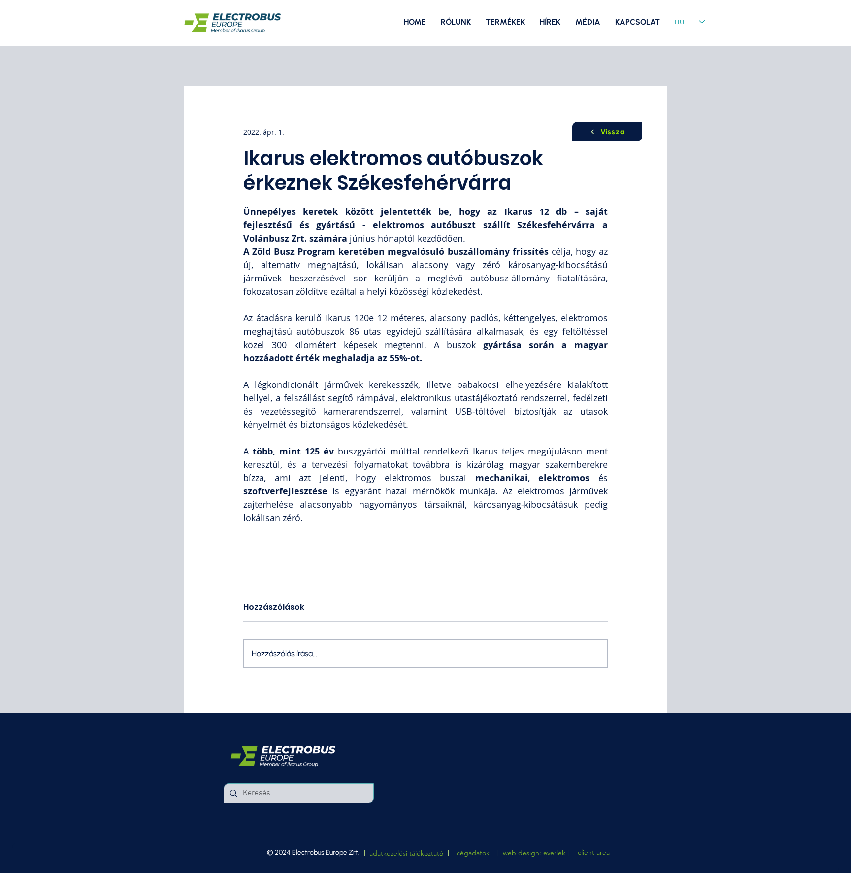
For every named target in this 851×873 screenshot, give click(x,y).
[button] (588, 22)
